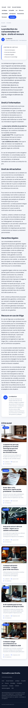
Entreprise (12, 13)
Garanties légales (9, 54)
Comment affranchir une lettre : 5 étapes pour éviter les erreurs (11, 567)
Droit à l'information (10, 50)
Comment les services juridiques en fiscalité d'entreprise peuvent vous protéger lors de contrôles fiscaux (10, 448)
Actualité (11, 10)
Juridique (4, 10)
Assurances (20, 13)
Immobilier (5, 13)
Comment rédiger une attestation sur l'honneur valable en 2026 (12, 643)
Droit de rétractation (10, 52)
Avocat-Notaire (16, 7)
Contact (12, 17)
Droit (9, 7)
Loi (16, 10)
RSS (13, 688)
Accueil (4, 7)
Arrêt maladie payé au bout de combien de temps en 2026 (13, 605)
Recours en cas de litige (11, 57)
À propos (4, 17)
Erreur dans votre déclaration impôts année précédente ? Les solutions (12, 489)
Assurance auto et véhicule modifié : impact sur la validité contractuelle (12, 528)
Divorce (21, 10)
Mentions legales (6, 688)
